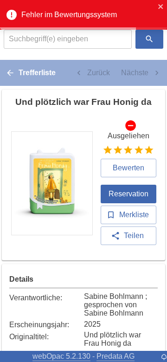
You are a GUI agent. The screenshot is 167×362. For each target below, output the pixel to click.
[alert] (83, 15)
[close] (161, 7)
